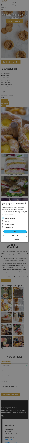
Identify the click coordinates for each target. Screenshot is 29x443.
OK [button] (15, 231)
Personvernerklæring (7, 214)
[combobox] (25, 203)
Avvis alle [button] (15, 235)
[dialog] (14, 221)
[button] (14, 239)
